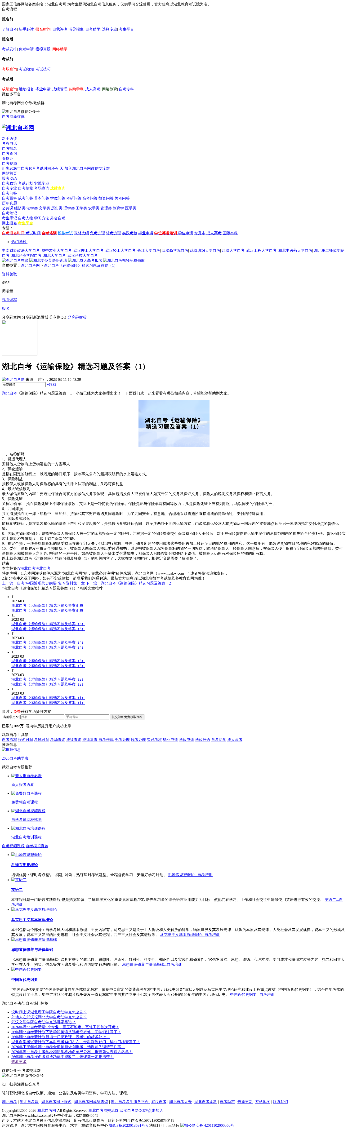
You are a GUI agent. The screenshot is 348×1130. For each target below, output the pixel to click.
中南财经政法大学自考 (21, 250)
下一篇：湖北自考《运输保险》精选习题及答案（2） (130, 583)
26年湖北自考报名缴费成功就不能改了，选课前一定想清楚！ (62, 1057)
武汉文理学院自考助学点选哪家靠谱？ (43, 1022)
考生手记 (9, 218)
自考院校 (25, 188)
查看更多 (19, 1062)
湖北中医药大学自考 (295, 250)
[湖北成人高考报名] (85, 260)
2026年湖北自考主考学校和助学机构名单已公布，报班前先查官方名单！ (72, 1052)
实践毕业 (41, 183)
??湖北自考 (26, 568)
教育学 (118, 208)
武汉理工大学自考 (88, 250)
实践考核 (129, 233)
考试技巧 (43, 69)
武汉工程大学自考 (261, 250)
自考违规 (106, 740)
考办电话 (9, 144)
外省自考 (57, 218)
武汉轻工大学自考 (120, 250)
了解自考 (9, 29)
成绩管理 (59, 89)
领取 (51, 384)
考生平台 (126, 29)
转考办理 (113, 233)
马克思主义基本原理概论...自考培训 (190, 935)
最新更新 (245, 1102)
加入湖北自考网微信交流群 (87, 168)
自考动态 (227, 1102)
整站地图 (262, 1102)
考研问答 (73, 198)
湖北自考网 (30, 265)
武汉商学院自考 (175, 250)
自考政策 (9, 183)
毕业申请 (43, 89)
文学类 (44, 208)
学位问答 (57, 198)
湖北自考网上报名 (56, 1102)
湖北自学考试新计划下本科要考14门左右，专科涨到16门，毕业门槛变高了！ (75, 1042)
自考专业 (9, 188)
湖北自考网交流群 (103, 1110)
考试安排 (9, 49)
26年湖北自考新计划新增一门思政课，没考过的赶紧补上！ (60, 1037)
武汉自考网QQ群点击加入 (141, 1110)
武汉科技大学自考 (82, 255)
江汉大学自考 (233, 250)
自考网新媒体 (13, 117)
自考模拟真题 (37, 846)
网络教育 (109, 89)
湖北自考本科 (205, 1102)
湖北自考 (9, 393)
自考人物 (25, 218)
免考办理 (97, 233)
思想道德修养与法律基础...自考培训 (152, 964)
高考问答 (90, 198)
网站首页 (9, 173)
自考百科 (9, 198)
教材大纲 (81, 233)
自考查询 (9, 153)
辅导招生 (76, 29)
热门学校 (19, 242)
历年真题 (9, 203)
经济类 (20, 208)
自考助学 (92, 29)
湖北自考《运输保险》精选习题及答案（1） (81, 265)
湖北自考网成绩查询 (91, 1102)
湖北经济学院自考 (26, 255)
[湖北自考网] (18, 128)
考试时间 (33, 233)
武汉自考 (158, 1102)
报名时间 (43, 29)
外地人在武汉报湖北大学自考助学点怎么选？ (49, 1017)
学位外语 (202, 740)
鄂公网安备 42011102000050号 (209, 1125)
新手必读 (26, 29)
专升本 (199, 233)
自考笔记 (9, 213)
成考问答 (25, 198)
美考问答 (122, 198)
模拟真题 (43, 49)
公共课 (7, 208)
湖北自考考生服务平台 (130, 1102)
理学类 (69, 208)
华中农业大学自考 (56, 250)
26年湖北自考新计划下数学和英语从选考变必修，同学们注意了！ (66, 1032)
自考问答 (9, 193)
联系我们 (280, 1102)
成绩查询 (9, 89)
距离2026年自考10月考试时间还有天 (33, 168)
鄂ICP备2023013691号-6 (128, 1125)
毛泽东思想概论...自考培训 (190, 875)
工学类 (81, 208)
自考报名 (9, 148)
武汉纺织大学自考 (205, 250)
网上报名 (9, 223)
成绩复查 (90, 740)
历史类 (56, 208)
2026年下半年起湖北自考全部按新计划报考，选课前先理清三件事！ (68, 1047)
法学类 (32, 208)
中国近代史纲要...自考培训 (252, 995)
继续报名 (26, 89)
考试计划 (25, 183)
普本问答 (41, 198)
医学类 (130, 208)
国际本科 (230, 233)
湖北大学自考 (54, 255)
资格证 (7, 158)
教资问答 (106, 198)
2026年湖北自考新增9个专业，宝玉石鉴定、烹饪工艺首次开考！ (65, 1027)
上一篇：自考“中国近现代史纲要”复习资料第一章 (43, 583)
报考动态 (9, 178)
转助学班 (76, 89)
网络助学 (59, 49)
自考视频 (9, 163)
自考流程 (9, 740)
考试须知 (26, 69)
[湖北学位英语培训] (48, 260)
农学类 (93, 208)
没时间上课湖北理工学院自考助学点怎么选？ (49, 1012)
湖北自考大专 (180, 1102)
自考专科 (126, 89)
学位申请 (185, 233)
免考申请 (26, 49)
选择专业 (109, 29)
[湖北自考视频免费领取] (124, 260)
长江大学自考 (148, 250)
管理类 (106, 208)
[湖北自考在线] (15, 260)
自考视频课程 (13, 846)
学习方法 (41, 218)
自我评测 (59, 29)
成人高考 (92, 89)
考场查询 (9, 69)
